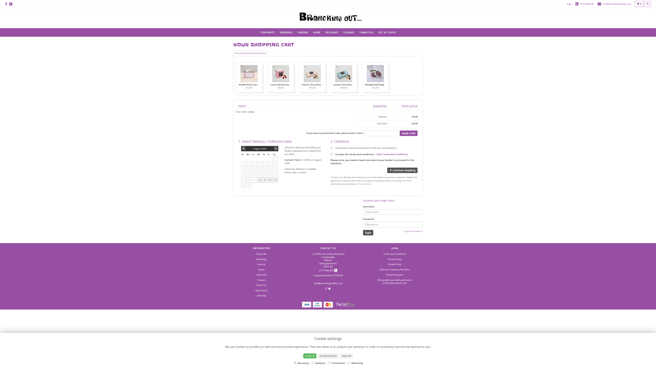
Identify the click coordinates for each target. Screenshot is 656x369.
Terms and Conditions (394, 253)
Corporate (267, 32)
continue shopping (403, 170)
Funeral (303, 32)
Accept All (310, 355)
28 (270, 180)
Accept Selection (328, 355)
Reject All (346, 355)
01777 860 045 (326, 270)
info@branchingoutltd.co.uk (328, 283)
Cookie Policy (394, 264)
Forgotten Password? (413, 231)
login (569, 3)
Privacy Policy (365, 184)
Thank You (366, 32)
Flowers (348, 32)
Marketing (357, 363)
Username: (369, 206)
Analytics (320, 363)
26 (260, 180)
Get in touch (387, 32)
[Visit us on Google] (11, 4)
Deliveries (331, 32)
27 (265, 180)
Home (316, 32)
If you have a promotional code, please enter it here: (335, 133)
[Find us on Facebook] (7, 4)
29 (276, 180)
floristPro (405, 269)
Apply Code (408, 133)
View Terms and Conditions (392, 154)
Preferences (338, 363)
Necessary (303, 363)
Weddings (286, 32)
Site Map (261, 295)
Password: (368, 219)
